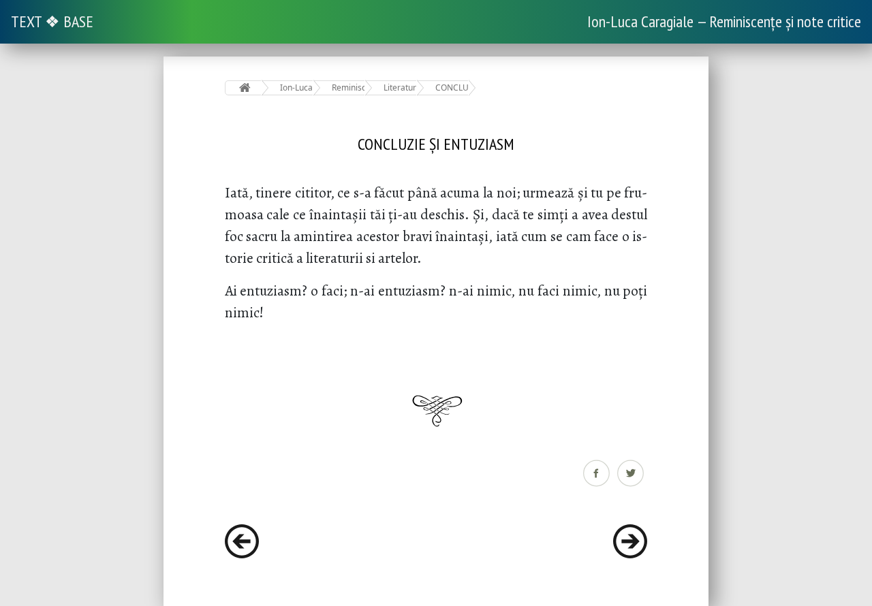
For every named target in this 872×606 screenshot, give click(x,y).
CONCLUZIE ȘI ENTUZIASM (452, 87)
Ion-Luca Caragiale (296, 87)
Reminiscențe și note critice (348, 87)
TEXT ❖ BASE (52, 21)
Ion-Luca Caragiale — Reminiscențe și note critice (724, 21)
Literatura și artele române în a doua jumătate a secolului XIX (400, 87)
